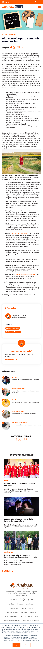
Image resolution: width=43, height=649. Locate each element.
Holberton (24, 612)
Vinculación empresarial (12, 620)
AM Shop (33, 612)
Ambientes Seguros (12, 328)
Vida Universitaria (27, 608)
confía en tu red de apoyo (20, 233)
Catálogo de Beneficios (31, 620)
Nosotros (20, 604)
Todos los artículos (9, 34)
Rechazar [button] (26, 645)
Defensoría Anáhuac (13, 332)
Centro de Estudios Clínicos (29, 616)
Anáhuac (12, 604)
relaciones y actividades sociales (24, 274)
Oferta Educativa (12, 612)
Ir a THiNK (6, 571)
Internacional (14, 608)
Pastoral (7, 480)
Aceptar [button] (16, 645)
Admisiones (30, 604)
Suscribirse (9, 360)
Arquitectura (8, 552)
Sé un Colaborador (11, 616)
